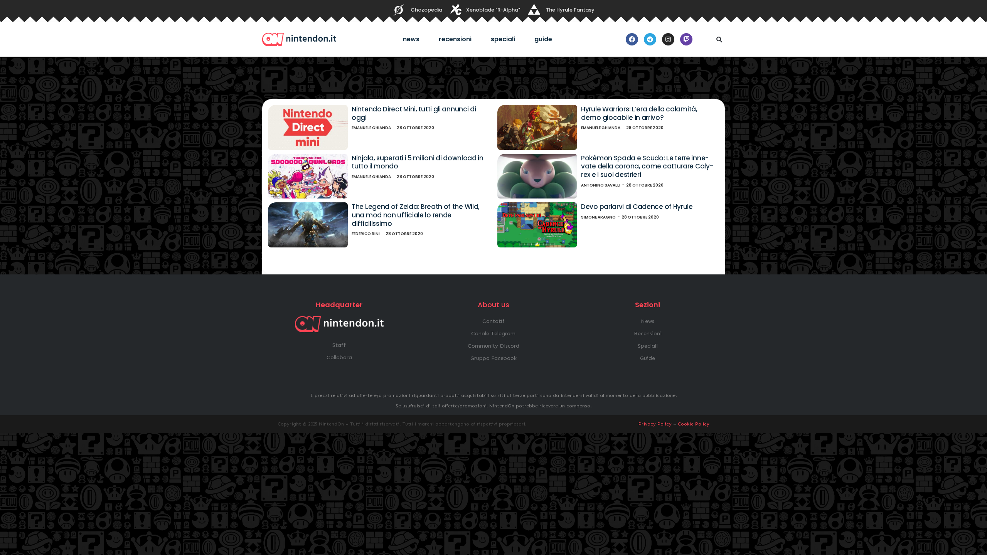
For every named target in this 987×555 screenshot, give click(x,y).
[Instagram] (668, 39)
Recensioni (455, 39)
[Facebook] (632, 39)
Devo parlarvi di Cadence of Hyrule (637, 206)
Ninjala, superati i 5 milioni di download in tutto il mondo (417, 162)
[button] (719, 39)
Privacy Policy (655, 424)
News (411, 39)
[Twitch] (686, 39)
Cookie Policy (693, 424)
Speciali (503, 39)
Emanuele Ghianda (371, 128)
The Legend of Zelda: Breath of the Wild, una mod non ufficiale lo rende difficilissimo (416, 215)
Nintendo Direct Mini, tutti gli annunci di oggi (414, 113)
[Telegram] (650, 39)
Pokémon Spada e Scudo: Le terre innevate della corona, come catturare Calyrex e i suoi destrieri (647, 166)
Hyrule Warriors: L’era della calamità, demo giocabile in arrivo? (639, 113)
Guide (543, 39)
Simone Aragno (598, 217)
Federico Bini (366, 234)
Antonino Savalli (600, 185)
